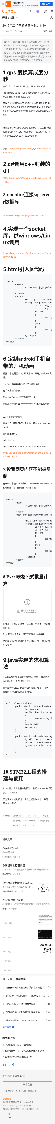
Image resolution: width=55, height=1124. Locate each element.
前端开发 (17, 820)
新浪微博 (17, 1075)
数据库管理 (44, 820)
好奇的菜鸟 (7, 857)
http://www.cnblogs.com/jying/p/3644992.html (23, 216)
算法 (24, 825)
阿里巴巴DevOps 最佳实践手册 (17, 1056)
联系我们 (27, 1084)
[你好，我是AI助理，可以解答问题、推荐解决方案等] (38, 11)
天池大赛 (22, 1091)
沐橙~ (4, 908)
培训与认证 (32, 1091)
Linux (15, 825)
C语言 (45, 815)
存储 (32, 825)
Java (29, 815)
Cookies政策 (28, 1102)
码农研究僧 (7, 874)
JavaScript (17, 815)
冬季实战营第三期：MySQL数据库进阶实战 (23, 1050)
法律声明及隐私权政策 (12, 1102)
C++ (37, 815)
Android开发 (30, 820)
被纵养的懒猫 (7, 891)
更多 (4, 1064)
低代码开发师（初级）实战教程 (17, 1044)
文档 (5, 1091)
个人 (50, 17)
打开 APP (46, 4)
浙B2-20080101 (32, 1109)
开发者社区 (12, 1091)
